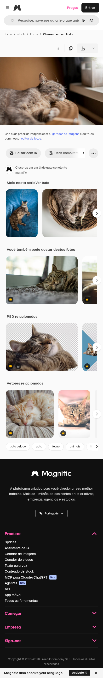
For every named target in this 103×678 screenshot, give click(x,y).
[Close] (96, 673)
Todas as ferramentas (21, 601)
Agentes (15, 583)
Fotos (34, 34)
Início (8, 34)
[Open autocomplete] (10, 20)
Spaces (10, 542)
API (7, 589)
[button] (51, 513)
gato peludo (18, 446)
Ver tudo (42, 183)
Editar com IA (26, 153)
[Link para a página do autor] (9, 170)
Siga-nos (13, 640)
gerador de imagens (65, 134)
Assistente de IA (17, 548)
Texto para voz (16, 565)
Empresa (13, 626)
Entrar (90, 8)
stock (21, 34)
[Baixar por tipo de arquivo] (93, 48)
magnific (21, 173)
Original (30, 64)
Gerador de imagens (20, 554)
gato (39, 446)
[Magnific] (51, 474)
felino (56, 446)
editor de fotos (31, 138)
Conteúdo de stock (19, 571)
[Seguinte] (83, 153)
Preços (72, 8)
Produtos (13, 533)
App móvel (13, 595)
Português (51, 513)
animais (75, 446)
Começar (13, 613)
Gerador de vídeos (19, 559)
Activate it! (79, 673)
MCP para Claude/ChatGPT (30, 577)
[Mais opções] (58, 48)
